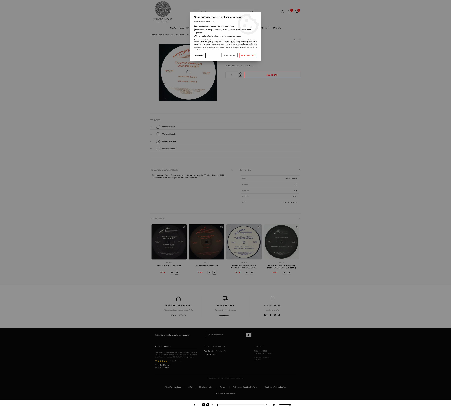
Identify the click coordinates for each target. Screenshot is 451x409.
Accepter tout (249, 55)
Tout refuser (230, 55)
